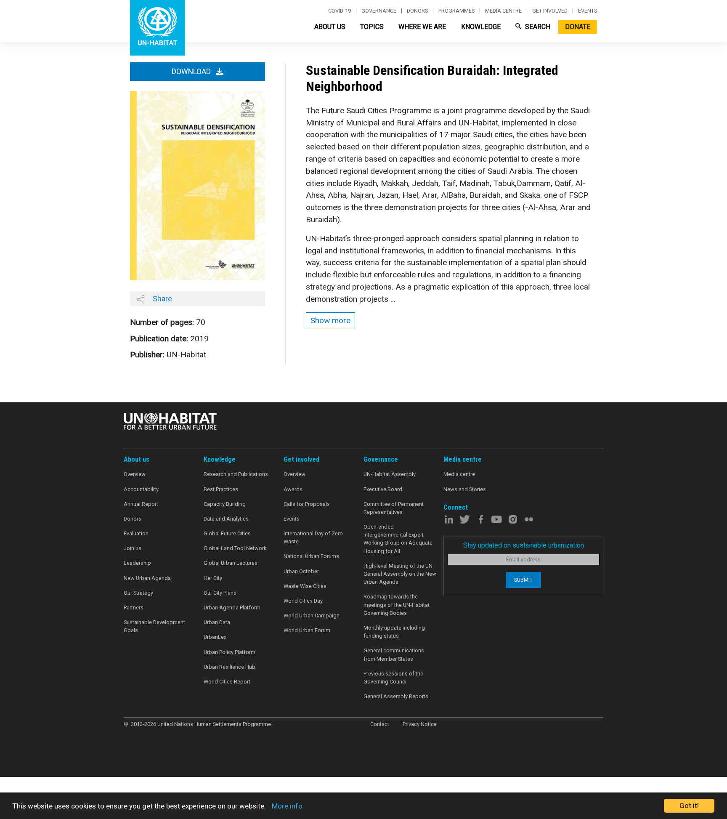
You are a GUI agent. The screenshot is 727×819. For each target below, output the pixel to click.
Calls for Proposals (307, 504)
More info (287, 806)
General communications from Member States (394, 654)
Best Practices (221, 489)
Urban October (301, 571)
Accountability (141, 489)
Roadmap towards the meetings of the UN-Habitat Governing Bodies (397, 604)
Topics (372, 27)
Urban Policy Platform (229, 652)
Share (161, 298)
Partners (133, 607)
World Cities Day (303, 601)
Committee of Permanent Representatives (394, 508)
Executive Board (383, 489)
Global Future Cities (227, 533)
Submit (523, 580)
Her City (213, 578)
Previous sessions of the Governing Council (393, 677)
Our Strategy (138, 593)
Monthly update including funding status (394, 632)
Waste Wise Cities (305, 586)
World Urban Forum (307, 630)
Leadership (137, 563)
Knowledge (481, 27)
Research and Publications (236, 474)
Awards (293, 489)
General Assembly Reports (396, 696)
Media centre (503, 10)
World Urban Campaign (312, 615)
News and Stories (464, 489)
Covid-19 (339, 10)
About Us (329, 27)
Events (587, 10)
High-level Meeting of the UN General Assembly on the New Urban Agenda (400, 574)
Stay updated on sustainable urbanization (523, 545)
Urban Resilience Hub (229, 667)
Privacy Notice (420, 724)
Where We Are (422, 27)
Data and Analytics (226, 519)
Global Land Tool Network (235, 548)
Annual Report (141, 504)
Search (536, 27)
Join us (132, 548)
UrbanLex (215, 637)
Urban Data (217, 622)
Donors (417, 10)
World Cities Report (227, 681)
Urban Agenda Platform (232, 607)
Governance (378, 10)
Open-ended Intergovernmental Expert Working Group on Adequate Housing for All (398, 539)
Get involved (550, 10)
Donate (577, 27)
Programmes (456, 10)
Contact (379, 724)
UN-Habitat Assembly (390, 474)
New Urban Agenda (147, 578)
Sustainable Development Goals (154, 626)
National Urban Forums (311, 556)
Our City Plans (220, 593)
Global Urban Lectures (230, 563)
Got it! (689, 805)
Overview (135, 474)
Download (192, 71)
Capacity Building (225, 504)
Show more (330, 320)
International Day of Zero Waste (313, 537)
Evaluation (136, 533)
